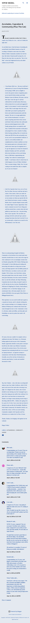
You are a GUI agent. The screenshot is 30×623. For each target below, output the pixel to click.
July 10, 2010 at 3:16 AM (13, 552)
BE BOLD (8, 293)
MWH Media (8, 2)
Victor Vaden (10, 578)
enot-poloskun (18, 614)
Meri (8, 447)
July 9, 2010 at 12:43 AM (13, 460)
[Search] (23, 3)
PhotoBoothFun (23, 284)
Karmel (9, 557)
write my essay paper (18, 580)
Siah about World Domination (18, 354)
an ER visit (4, 284)
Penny (8, 465)
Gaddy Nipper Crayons (12, 204)
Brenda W (9, 521)
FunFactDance (23, 286)
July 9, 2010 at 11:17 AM (13, 497)
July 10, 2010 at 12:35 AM (14, 516)
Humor (4, 432)
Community (19, 430)
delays (15, 282)
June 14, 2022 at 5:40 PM (13, 596)
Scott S (8, 482)
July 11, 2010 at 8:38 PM (13, 573)
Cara (8, 502)
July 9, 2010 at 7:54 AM (13, 477)
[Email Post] (3, 435)
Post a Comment (6, 600)
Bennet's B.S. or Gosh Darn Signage (13, 288)
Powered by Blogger (16, 611)
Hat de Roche (12, 279)
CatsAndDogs (11, 430)
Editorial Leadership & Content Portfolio (13, 13)
